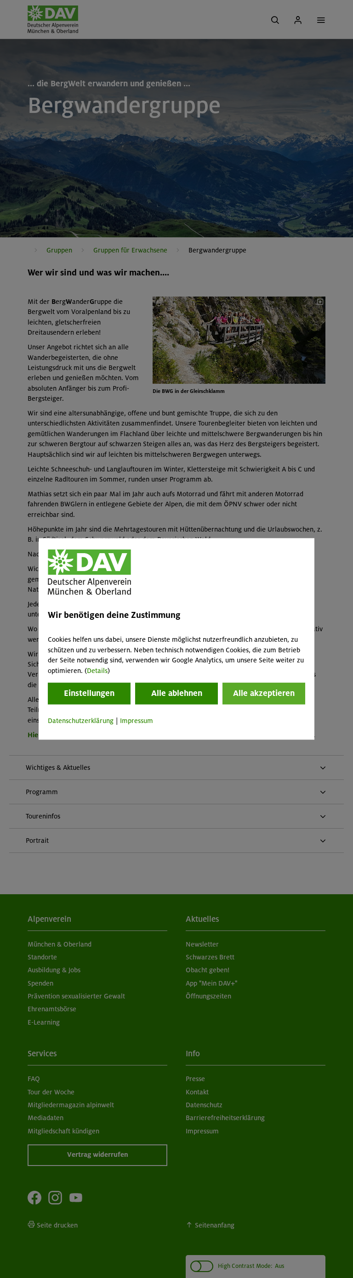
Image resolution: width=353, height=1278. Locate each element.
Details (97, 671)
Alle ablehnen (176, 693)
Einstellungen (89, 693)
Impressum (136, 721)
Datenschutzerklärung (81, 721)
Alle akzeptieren (264, 693)
